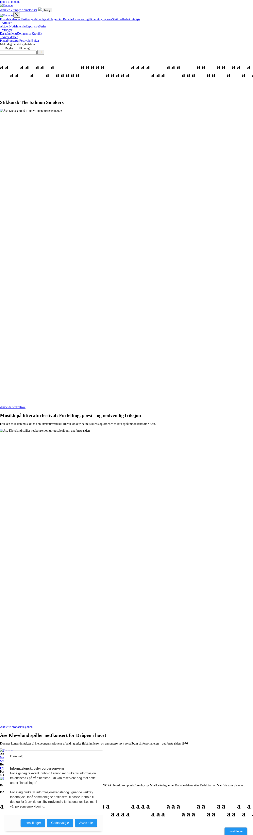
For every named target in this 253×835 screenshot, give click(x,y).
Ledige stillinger (47, 19)
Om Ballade (65, 19)
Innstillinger (236, 831)
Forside (4, 19)
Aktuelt (4, 26)
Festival (20, 407)
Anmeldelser (29, 10)
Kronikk (37, 33)
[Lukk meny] (16, 15)
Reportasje (32, 26)
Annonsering (81, 19)
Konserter (13, 40)
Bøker (35, 40)
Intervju (21, 26)
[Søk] (40, 10)
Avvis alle (86, 823)
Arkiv (131, 19)
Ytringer (15, 10)
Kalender (15, 19)
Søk (137, 19)
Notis (12, 26)
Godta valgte (60, 823)
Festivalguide (29, 19)
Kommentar (24, 33)
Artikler (5, 10)
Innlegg (12, 33)
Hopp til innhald (10, 1)
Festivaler (25, 40)
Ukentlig (24, 48)
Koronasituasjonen (21, 727)
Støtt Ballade (120, 19)
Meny (47, 10)
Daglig (9, 48)
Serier (42, 26)
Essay (3, 33)
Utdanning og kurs (100, 19)
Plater (3, 40)
